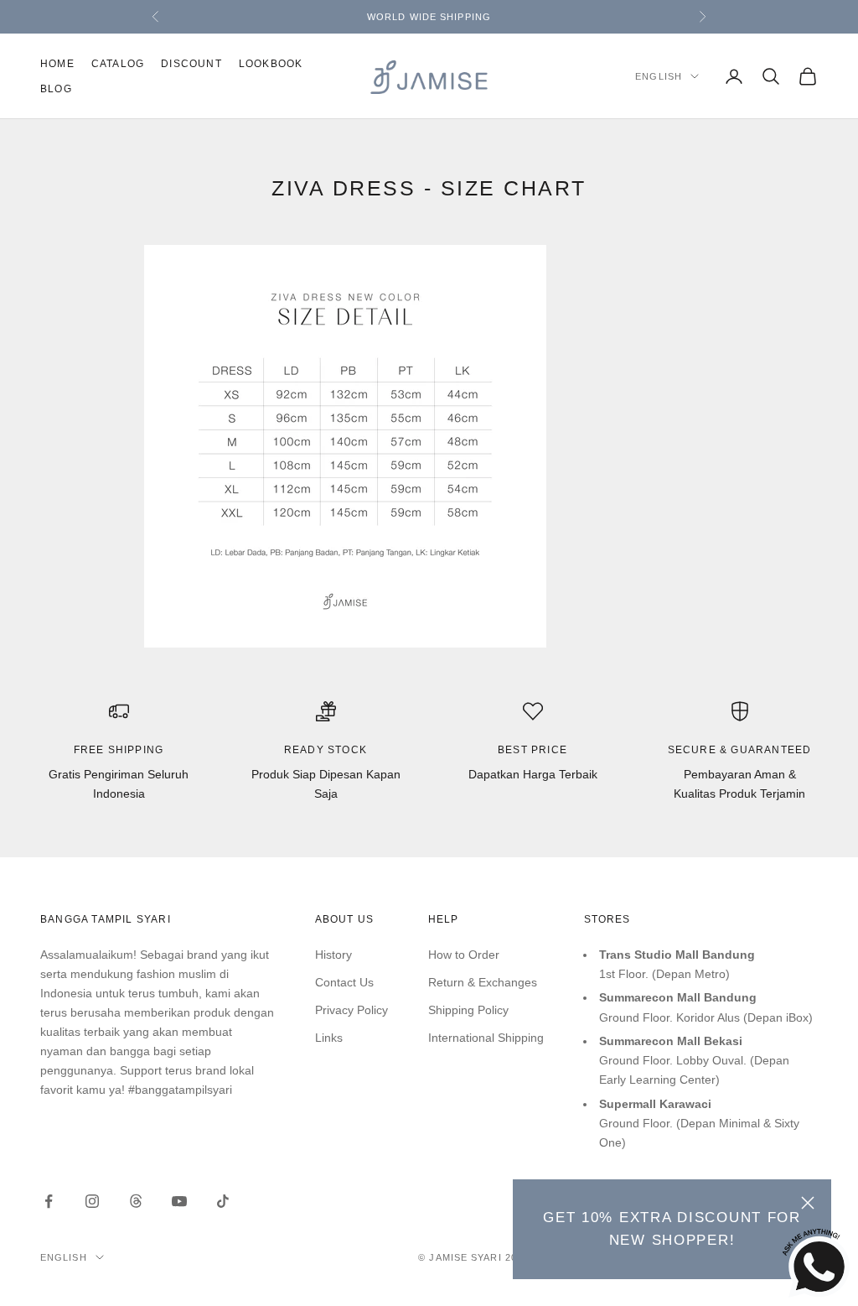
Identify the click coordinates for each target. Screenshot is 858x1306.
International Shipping (486, 1037)
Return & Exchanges (482, 982)
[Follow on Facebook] (48, 1201)
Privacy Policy (351, 1010)
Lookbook (271, 64)
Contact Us (344, 982)
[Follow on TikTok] (222, 1201)
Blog (56, 89)
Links (329, 1037)
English (658, 76)
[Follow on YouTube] (179, 1201)
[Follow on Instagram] (92, 1201)
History (333, 954)
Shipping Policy (468, 1010)
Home (57, 64)
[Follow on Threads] (135, 1201)
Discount (191, 64)
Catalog (117, 64)
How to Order (463, 954)
